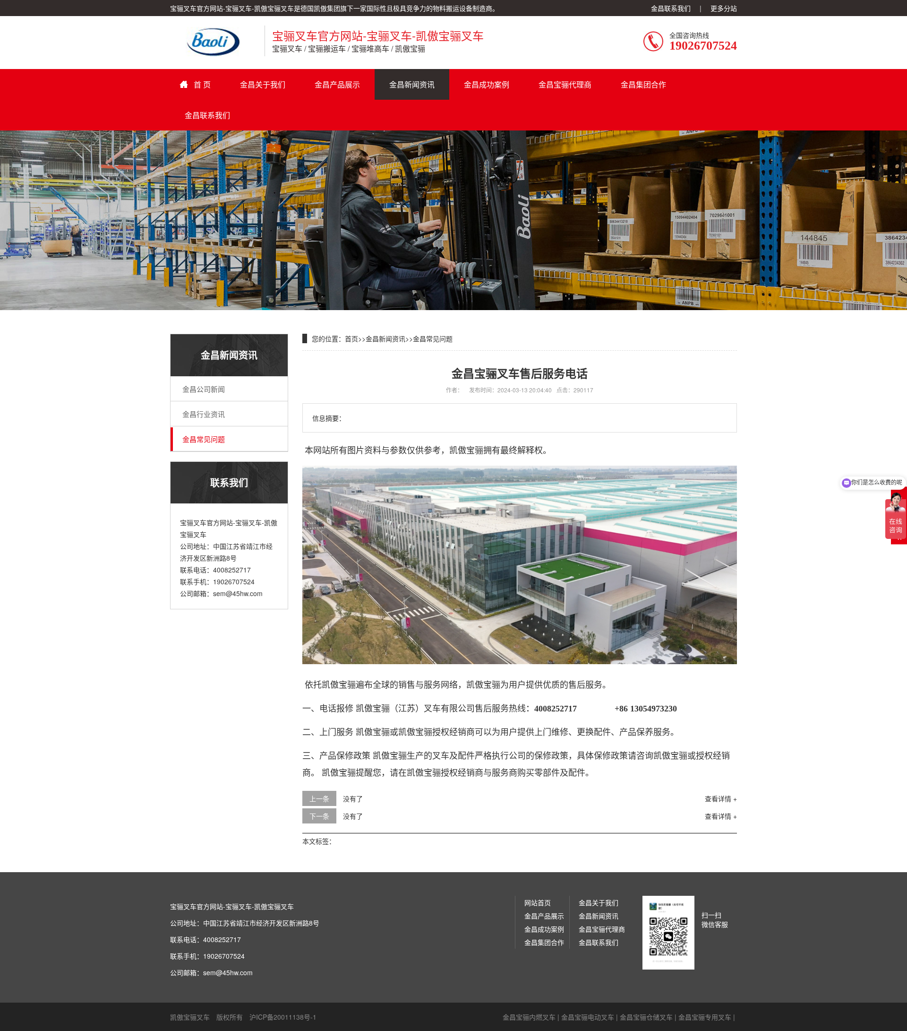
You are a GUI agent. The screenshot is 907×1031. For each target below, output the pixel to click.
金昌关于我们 (262, 84)
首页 (351, 338)
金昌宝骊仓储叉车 (646, 1017)
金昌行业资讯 (203, 414)
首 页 (202, 84)
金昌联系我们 (671, 8)
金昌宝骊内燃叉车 (529, 1017)
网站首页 (537, 902)
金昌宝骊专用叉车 (704, 1017)
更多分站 (723, 8)
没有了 (353, 798)
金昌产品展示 (337, 84)
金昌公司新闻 (203, 389)
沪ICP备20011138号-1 (283, 1017)
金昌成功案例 (486, 84)
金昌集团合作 (643, 84)
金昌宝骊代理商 (565, 84)
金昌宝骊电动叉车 (587, 1017)
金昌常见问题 (203, 439)
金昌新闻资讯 (412, 84)
